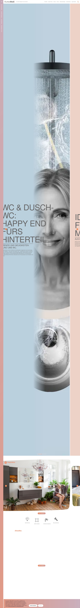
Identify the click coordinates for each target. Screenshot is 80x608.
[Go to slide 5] (44, 454)
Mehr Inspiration (41, 513)
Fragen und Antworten (41, 596)
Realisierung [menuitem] (1, 28)
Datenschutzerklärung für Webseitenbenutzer (16, 606)
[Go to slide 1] (38, 454)
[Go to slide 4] (43, 454)
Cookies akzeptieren (33, 605)
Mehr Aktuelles (41, 565)
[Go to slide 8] (46, 508)
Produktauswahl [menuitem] (46, 520)
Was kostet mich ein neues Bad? (58, 581)
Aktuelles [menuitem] (45, 1)
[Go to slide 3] (41, 454)
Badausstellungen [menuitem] (62, 1)
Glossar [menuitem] (54, 1)
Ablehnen (40, 605)
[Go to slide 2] (40, 454)
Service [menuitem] (58, 1)
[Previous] (6, 229)
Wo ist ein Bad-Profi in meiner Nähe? (23, 581)
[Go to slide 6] (43, 508)
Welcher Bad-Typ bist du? (23, 597)
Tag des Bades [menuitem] (74, 1)
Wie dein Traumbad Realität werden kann (37, 224)
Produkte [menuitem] (1, 21)
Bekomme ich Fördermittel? (38, 581)
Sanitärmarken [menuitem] (68, 1)
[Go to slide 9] (47, 508)
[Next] (77, 229)
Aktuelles (29, 556)
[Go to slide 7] (44, 508)
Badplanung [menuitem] (1, 14)
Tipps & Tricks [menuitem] (50, 1)
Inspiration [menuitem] (1, 7)
